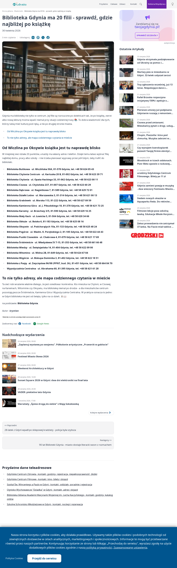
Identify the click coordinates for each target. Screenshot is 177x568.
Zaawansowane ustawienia (130, 547)
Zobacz (122, 4)
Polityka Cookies (14, 558)
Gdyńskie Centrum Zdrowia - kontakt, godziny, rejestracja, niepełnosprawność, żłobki (52, 474)
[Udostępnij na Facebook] (48, 37)
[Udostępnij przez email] (38, 37)
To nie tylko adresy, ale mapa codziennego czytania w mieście (39, 137)
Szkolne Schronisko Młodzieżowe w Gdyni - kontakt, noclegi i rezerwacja (45, 504)
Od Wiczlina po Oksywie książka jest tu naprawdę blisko (36, 131)
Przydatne (103, 4)
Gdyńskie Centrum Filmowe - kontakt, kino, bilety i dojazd (37, 479)
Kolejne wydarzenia (99, 412)
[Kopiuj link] (33, 37)
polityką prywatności (99, 547)
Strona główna (7, 11)
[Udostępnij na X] (43, 37)
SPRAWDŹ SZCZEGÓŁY (147, 35)
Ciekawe (113, 4)
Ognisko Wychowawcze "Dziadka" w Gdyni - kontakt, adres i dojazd (42, 489)
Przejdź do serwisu (44, 558)
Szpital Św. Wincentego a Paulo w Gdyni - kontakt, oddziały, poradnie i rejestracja (49, 484)
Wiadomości (18, 11)
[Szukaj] (141, 4)
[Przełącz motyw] (172, 4)
